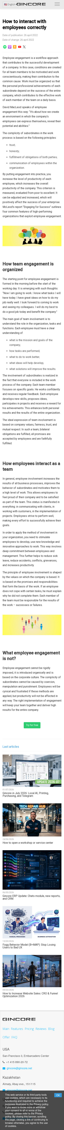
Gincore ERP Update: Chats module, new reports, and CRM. (31, 897)
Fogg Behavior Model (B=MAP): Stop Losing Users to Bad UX (29, 946)
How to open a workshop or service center (28, 842)
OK (58, 1095)
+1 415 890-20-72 (17, 1062)
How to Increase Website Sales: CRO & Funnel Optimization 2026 (30, 995)
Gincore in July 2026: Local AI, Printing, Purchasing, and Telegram (26, 794)
